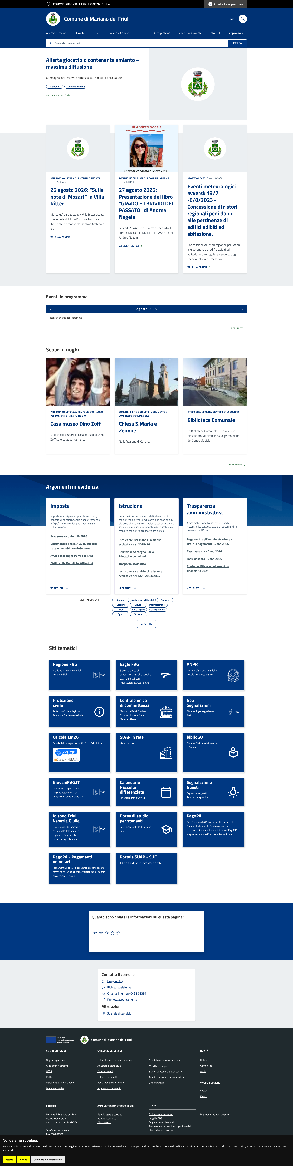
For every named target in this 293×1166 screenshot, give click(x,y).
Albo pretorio (162, 33)
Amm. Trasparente (190, 33)
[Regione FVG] (99, 675)
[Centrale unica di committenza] (166, 711)
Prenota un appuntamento (214, 1114)
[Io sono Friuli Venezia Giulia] (99, 829)
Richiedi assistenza (119, 987)
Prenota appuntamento (122, 999)
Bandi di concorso (106, 1118)
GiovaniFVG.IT (66, 782)
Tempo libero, (86, 412)
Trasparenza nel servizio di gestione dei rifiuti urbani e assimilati (170, 1128)
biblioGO (195, 737)
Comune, (124, 412)
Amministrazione (56, 1050)
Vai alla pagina (60, 237)
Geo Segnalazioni (199, 702)
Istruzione (130, 506)
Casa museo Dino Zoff (75, 424)
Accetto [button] (9, 1159)
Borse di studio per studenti (134, 818)
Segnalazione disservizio (162, 1122)
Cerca (237, 43)
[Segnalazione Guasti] (233, 792)
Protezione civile (197, 178)
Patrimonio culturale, (63, 178)
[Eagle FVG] (166, 675)
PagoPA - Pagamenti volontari (72, 859)
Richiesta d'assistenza (161, 1114)
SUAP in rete (132, 737)
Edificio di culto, (140, 412)
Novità (204, 1050)
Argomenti (236, 33)
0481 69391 (126, 993)
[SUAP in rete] (166, 752)
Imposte (60, 506)
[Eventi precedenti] (50, 309)
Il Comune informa (88, 178)
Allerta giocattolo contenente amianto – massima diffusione (93, 63)
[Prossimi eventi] (243, 309)
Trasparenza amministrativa (205, 509)
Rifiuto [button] (23, 1159)
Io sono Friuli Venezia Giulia (66, 818)
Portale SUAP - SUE (138, 856)
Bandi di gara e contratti (110, 1114)
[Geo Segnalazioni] (233, 711)
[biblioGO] (233, 752)
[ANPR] (233, 675)
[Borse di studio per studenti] (166, 829)
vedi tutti (146, 624)
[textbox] (145, 933)
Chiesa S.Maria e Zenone (138, 427)
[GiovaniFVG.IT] (99, 792)
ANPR (192, 664)
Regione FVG (65, 664)
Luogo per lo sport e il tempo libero (76, 413)
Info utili (215, 33)
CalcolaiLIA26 (66, 737)
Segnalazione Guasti (199, 784)
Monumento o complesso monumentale (143, 413)
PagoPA (194, 815)
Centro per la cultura (225, 412)
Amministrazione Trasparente (115, 1105)
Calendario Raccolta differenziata (132, 787)
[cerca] (243, 19)
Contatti (51, 1105)
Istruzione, (194, 412)
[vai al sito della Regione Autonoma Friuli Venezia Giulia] (79, 4)
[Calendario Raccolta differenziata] (166, 792)
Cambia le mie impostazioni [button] (48, 1159)
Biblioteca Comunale (211, 420)
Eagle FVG (129, 664)
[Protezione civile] (99, 711)
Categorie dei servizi (109, 1050)
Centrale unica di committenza (134, 702)
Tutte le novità (56, 95)
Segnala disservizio (119, 1013)
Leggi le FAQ (115, 981)
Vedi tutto (237, 328)
